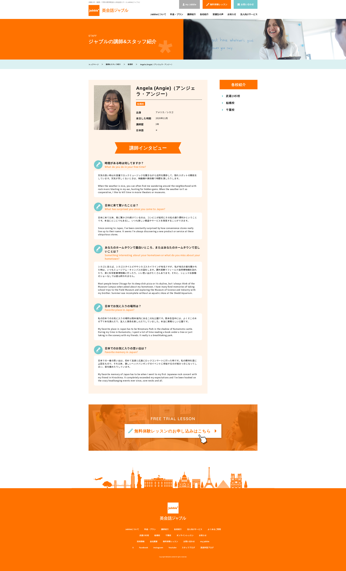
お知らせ (231, 14)
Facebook (143, 547)
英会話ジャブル (173, 511)
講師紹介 (191, 14)
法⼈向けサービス (194, 529)
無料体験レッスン (170, 541)
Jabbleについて (158, 14)
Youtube (172, 547)
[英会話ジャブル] (108, 10)
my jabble (204, 541)
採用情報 (140, 541)
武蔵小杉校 (233, 96)
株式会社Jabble (170, 557)
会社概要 (153, 541)
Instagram (158, 547)
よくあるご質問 (214, 529)
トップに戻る (340, 565)
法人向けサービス (248, 14)
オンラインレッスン (185, 535)
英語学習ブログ (207, 547)
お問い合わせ (189, 541)
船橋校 (140, 103)
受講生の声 (218, 14)
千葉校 (230, 110)
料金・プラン (176, 14)
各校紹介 (204, 14)
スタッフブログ (188, 547)
